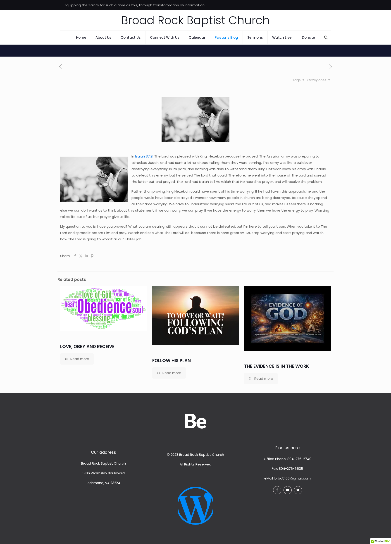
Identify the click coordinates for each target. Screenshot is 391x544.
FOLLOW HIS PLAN (171, 360)
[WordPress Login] (195, 502)
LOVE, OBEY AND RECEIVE (87, 346)
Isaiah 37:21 (144, 156)
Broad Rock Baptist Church (195, 20)
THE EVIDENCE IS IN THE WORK (276, 366)
